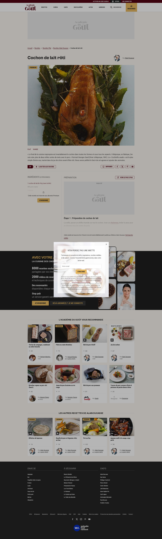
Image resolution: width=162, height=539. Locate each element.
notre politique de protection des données (81, 282)
